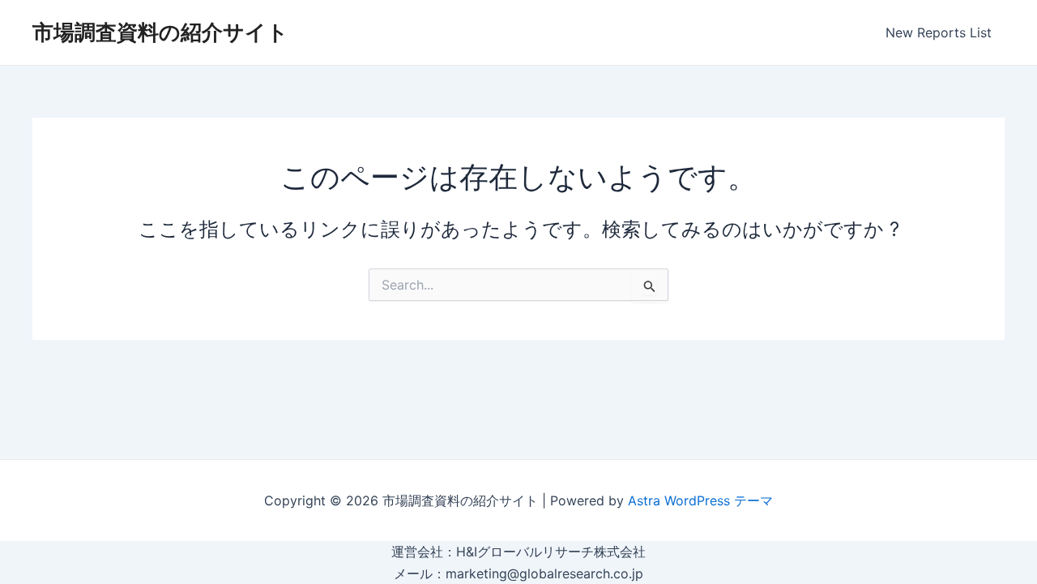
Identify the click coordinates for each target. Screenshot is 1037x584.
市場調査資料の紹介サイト (160, 32)
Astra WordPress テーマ (700, 500)
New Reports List (939, 32)
